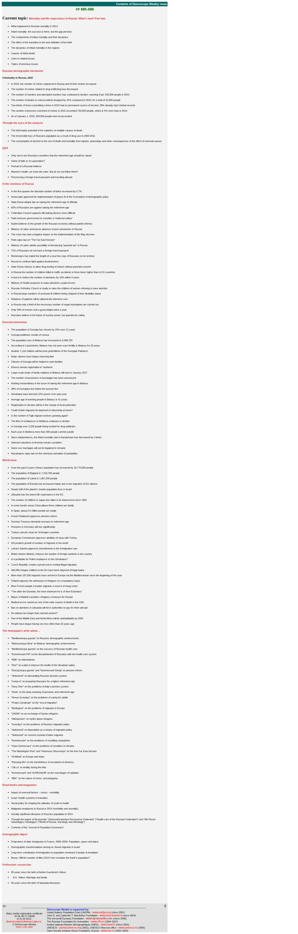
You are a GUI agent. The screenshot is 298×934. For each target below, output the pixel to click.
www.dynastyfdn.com (99, 918)
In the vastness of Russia (18, 183)
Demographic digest (14, 834)
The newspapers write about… (21, 630)
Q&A (5, 148)
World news (9, 460)
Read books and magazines (19, 785)
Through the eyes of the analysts (22, 123)
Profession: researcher (16, 864)
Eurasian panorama (14, 322)
